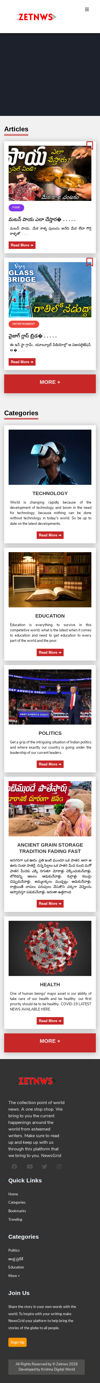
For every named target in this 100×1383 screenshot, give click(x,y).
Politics (14, 1250)
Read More (22, 245)
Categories (17, 1202)
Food (16, 207)
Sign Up (17, 1342)
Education (16, 1267)
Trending (15, 1219)
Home (13, 1194)
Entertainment (23, 324)
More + (14, 1276)
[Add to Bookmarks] (89, 146)
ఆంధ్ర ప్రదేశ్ (15, 1259)
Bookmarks (17, 1211)
